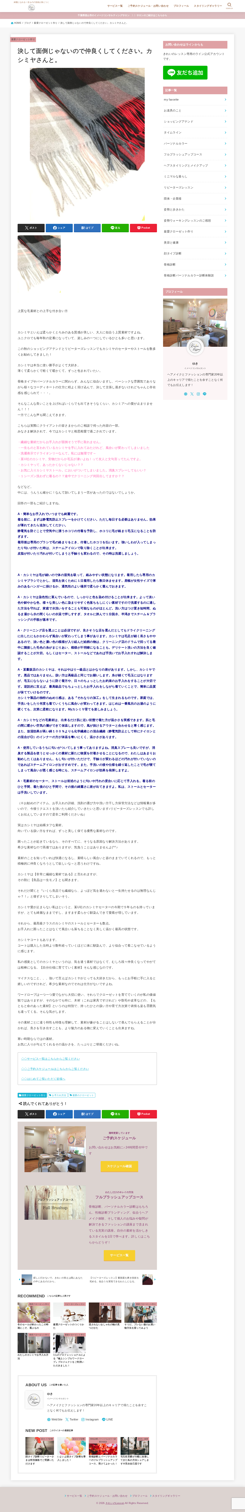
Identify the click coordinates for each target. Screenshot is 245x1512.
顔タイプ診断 (172, 253)
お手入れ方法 (59, 1095)
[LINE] (107, 1419)
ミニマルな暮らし (175, 176)
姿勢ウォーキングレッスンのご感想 (187, 220)
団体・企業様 (172, 198)
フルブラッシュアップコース (183, 154)
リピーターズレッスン (178, 187)
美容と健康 (171, 242)
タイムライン (172, 132)
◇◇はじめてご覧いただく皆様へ (43, 1078)
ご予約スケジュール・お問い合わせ (148, 5)
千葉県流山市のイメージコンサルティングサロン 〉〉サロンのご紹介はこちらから (122, 15)
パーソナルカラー (175, 143)
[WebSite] (55, 1419)
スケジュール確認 (119, 1166)
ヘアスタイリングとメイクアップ (186, 165)
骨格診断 (170, 264)
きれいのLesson (114, 1503)
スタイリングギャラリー (208, 5)
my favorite (171, 99)
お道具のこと (172, 110)
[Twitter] (71, 1419)
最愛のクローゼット (83, 1095)
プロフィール (181, 5)
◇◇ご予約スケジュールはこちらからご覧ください (55, 1068)
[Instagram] (90, 1419)
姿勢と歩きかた (174, 209)
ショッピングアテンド (178, 121)
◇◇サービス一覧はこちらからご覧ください (50, 1058)
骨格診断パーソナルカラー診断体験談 (189, 275)
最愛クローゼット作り (23, 39)
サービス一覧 (115, 5)
